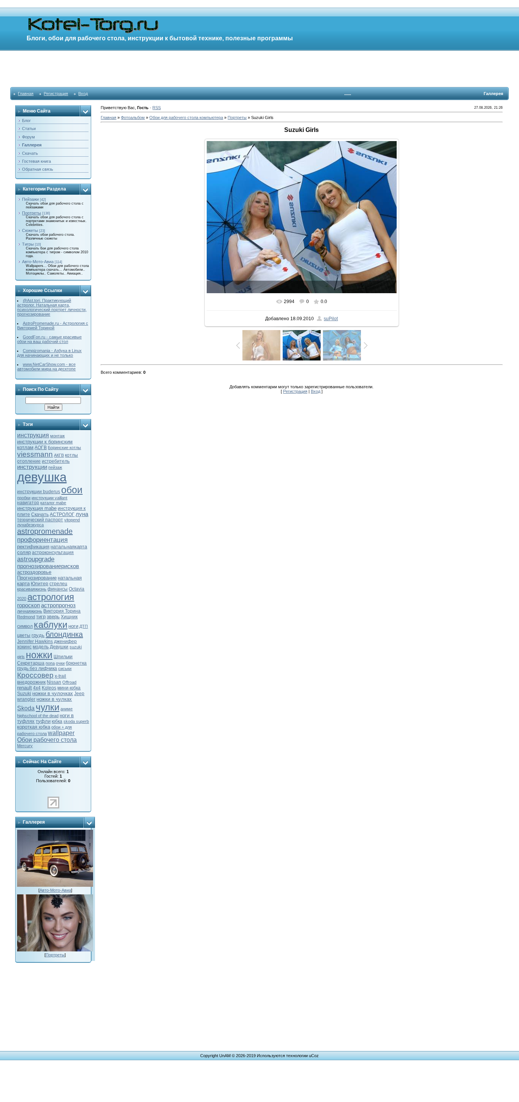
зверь (53, 616)
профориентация (42, 539)
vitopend (72, 520)
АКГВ (59, 455)
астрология (50, 597)
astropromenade (45, 531)
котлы (71, 455)
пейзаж (55, 467)
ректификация (33, 546)
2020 (21, 598)
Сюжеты (30, 230)
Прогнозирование (37, 578)
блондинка (64, 634)
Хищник (69, 616)
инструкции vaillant (49, 497)
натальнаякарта (69, 546)
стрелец (58, 583)
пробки (23, 497)
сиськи (64, 668)
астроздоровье (34, 572)
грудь (38, 635)
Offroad (69, 682)
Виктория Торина (62, 611)
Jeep (79, 693)
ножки (39, 654)
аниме (66, 709)
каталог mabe (53, 502)
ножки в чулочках (52, 693)
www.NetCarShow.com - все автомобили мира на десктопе (46, 366)
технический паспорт (40, 519)
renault (24, 688)
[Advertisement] (259, 68)
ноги (73, 626)
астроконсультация (53, 552)
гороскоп (28, 605)
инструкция (33, 435)
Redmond (26, 617)
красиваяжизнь (31, 589)
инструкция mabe (37, 508)
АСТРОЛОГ (62, 514)
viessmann (35, 454)
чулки (47, 707)
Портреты (31, 213)
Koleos (49, 688)
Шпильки (63, 656)
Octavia (76, 589)
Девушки (59, 646)
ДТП (83, 626)
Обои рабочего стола (47, 740)
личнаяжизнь (29, 611)
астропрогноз (58, 605)
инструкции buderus (38, 491)
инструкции (32, 467)
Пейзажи (30, 199)
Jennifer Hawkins (35, 641)
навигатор (28, 502)
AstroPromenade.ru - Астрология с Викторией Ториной (52, 325)
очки (60, 663)
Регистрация (56, 93)
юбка (57, 721)
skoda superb (76, 721)
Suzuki (24, 693)
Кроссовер (35, 675)
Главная (25, 93)
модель (41, 646)
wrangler (26, 699)
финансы (57, 589)
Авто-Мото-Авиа (38, 261)
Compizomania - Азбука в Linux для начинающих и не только (49, 352)
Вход (83, 93)
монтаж (57, 435)
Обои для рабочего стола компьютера (186, 117)
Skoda (26, 708)
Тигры (28, 244)
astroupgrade (35, 559)
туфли (43, 721)
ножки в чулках (54, 699)
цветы (23, 635)
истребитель (56, 461)
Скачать (40, 514)
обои (71, 489)
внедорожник (31, 682)
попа (50, 663)
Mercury (25, 745)
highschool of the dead (38, 715)
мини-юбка (69, 688)
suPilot (331, 318)
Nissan (54, 682)
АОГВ (41, 447)
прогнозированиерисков (48, 566)
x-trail (60, 676)
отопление (29, 461)
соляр (24, 552)
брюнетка (76, 663)
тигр (41, 616)
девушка (41, 477)
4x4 (37, 688)
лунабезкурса (30, 524)
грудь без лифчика (37, 668)
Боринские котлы (64, 447)
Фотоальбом (133, 117)
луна (82, 514)
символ (25, 626)
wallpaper (61, 733)
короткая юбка (33, 727)
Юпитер (39, 583)
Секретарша (30, 663)
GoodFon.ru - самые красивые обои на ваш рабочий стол (49, 339)
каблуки (50, 624)
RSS (156, 107)
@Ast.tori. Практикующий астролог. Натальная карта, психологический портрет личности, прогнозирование (52, 307)
